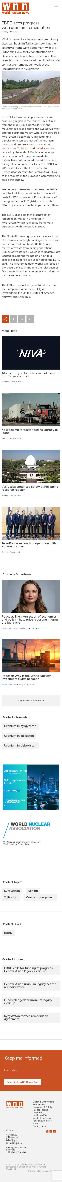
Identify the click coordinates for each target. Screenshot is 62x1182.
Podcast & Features (42, 1121)
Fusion (36, 1124)
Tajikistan (23, 148)
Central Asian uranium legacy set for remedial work (30, 986)
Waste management (40, 897)
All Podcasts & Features (29, 701)
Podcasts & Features (9, 628)
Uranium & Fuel (40, 1115)
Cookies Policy (49, 1171)
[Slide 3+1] (39, 815)
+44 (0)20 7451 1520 (16, 1152)
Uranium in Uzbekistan (20, 745)
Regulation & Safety (42, 1107)
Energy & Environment (43, 1102)
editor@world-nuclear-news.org (17, 1149)
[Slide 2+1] (33, 815)
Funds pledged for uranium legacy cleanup (28, 1002)
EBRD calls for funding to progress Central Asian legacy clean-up (28, 970)
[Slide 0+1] (23, 815)
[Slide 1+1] (28, 815)
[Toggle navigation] (56, 5)
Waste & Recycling (42, 1118)
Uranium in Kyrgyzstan (20, 726)
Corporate (37, 1113)
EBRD (8, 932)
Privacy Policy (34, 1171)
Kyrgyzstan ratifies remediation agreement (26, 1018)
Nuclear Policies (40, 1110)
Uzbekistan (43, 148)
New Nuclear (39, 1105)
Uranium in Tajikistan (19, 735)
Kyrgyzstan (9, 148)
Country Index (39, 1126)
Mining (33, 891)
